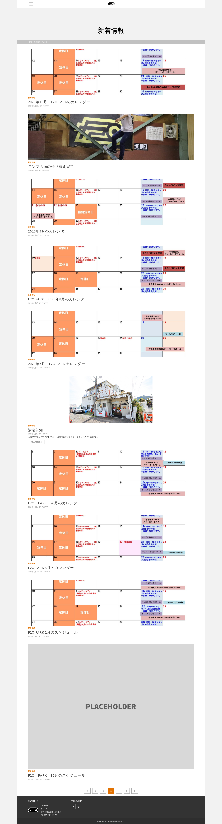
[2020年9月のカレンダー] (111, 202)
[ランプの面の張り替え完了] (111, 137)
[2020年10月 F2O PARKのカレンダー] (111, 72)
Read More (36, 441)
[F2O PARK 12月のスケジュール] (111, 706)
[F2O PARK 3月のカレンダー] (111, 538)
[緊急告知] (111, 399)
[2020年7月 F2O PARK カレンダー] (111, 334)
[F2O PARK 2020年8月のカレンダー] (111, 269)
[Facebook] (73, 806)
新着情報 (31, 98)
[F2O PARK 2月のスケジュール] (111, 603)
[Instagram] (78, 806)
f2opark (46, 106)
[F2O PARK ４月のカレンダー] (111, 473)
